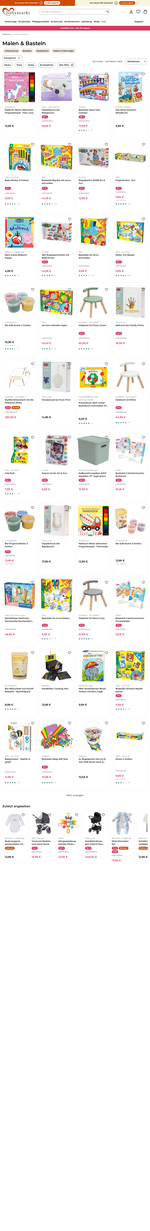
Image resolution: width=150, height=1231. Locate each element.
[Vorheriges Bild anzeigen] (6, 87)
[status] (72, 11)
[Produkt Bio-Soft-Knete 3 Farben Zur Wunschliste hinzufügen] (143, 508)
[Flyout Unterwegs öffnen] (17, 22)
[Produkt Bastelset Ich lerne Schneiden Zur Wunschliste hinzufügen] (106, 219)
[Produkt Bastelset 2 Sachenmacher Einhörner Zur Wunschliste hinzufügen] (143, 437)
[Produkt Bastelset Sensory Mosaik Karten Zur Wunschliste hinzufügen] (143, 653)
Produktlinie (46, 65)
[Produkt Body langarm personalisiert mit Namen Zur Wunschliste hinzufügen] (23, 815)
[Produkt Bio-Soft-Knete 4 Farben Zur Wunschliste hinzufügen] (33, 289)
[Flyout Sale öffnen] (107, 22)
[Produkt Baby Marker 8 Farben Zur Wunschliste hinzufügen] (33, 144)
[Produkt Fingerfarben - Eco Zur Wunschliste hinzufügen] (143, 144)
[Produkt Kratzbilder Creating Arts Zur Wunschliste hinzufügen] (70, 653)
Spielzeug (86, 21)
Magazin (139, 21)
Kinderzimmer (72, 21)
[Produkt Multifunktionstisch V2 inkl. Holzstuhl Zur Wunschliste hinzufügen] (33, 364)
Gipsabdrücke (42, 51)
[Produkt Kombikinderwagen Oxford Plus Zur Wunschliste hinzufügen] (103, 815)
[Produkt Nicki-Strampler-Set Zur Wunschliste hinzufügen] (130, 815)
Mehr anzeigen (75, 795)
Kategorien (10, 58)
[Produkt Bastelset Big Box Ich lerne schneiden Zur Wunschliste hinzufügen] (70, 144)
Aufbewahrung (11, 51)
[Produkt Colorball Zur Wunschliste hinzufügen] (33, 437)
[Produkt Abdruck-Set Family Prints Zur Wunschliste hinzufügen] (143, 289)
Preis (19, 65)
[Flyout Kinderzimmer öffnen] (80, 22)
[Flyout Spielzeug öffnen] (93, 22)
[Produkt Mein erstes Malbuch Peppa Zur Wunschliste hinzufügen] (33, 219)
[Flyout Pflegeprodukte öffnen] (50, 22)
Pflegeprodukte (40, 21)
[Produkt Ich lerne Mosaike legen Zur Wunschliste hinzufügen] (70, 289)
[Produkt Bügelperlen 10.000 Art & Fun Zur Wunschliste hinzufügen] (106, 144)
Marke (7, 65)
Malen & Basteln (21, 34)
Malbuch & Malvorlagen (63, 51)
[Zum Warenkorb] (145, 11)
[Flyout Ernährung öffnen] (63, 22)
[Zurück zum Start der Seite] (142, 1209)
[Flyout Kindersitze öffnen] (31, 22)
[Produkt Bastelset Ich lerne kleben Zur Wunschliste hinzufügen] (70, 582)
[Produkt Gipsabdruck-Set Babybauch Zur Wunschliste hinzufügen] (70, 74)
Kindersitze (24, 21)
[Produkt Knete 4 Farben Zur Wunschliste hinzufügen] (143, 723)
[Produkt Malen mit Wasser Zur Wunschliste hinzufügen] (143, 219)
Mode (97, 21)
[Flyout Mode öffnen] (101, 22)
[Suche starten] (108, 11)
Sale (104, 21)
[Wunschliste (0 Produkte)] (138, 11)
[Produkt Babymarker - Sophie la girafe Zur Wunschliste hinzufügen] (33, 723)
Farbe (31, 65)
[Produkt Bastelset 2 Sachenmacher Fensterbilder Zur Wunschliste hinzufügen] (143, 582)
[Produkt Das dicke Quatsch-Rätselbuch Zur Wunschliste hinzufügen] (143, 74)
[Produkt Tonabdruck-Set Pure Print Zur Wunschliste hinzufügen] (70, 364)
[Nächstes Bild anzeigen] (33, 87)
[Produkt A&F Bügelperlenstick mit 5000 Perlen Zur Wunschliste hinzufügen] (70, 219)
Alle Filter (64, 65)
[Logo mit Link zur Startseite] (16, 12)
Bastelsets (27, 51)
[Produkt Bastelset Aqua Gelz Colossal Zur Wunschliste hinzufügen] (106, 74)
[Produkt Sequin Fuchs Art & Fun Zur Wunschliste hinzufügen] (70, 437)
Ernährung (57, 21)
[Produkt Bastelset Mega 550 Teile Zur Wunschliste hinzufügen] (70, 723)
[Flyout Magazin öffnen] (144, 22)
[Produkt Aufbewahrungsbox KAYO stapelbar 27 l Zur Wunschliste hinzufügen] (106, 437)
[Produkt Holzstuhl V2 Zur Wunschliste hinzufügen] (106, 289)
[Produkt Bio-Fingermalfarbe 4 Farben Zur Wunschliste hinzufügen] (33, 508)
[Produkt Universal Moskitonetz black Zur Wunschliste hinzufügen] (50, 815)
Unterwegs (11, 21)
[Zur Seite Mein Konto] (131, 11)
